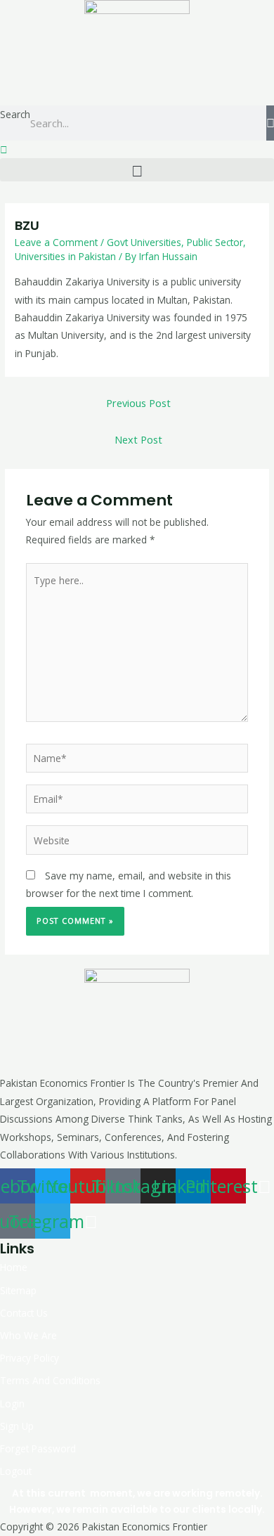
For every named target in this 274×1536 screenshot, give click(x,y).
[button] (137, 169)
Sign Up (17, 1426)
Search (15, 114)
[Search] (270, 123)
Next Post (138, 439)
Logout (16, 1471)
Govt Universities (144, 242)
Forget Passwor (35, 1448)
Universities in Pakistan (65, 256)
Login (12, 1403)
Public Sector (215, 242)
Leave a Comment (56, 242)
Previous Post (138, 403)
